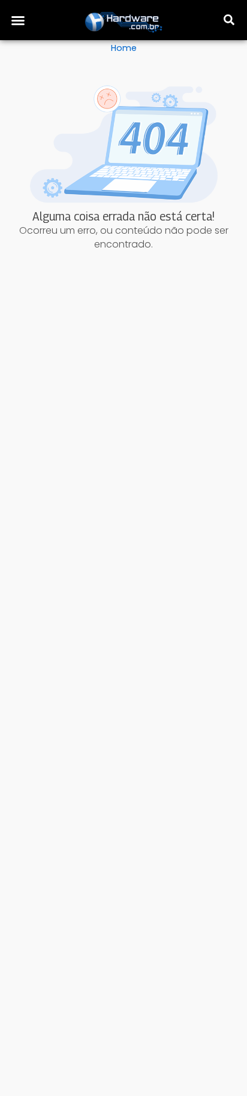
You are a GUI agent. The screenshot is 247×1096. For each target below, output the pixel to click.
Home (124, 48)
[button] (18, 20)
